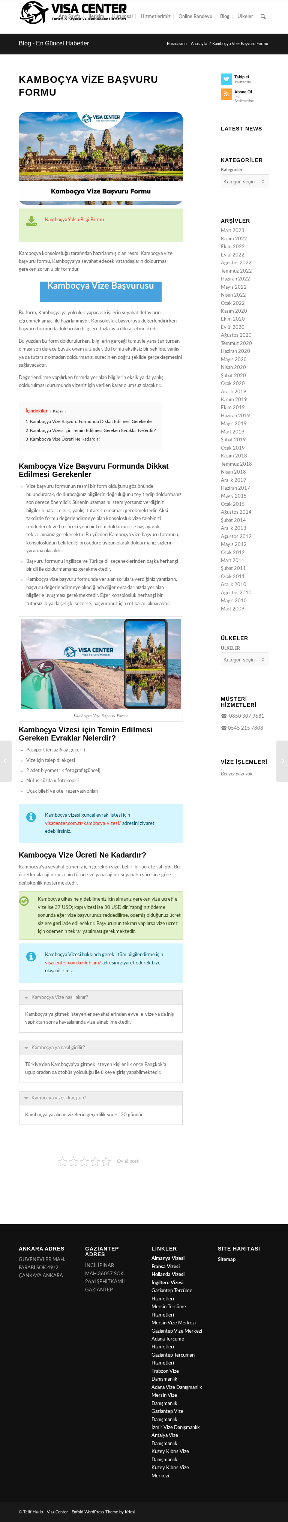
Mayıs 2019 (234, 423)
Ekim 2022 (233, 246)
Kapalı (58, 411)
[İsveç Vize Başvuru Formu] (282, 761)
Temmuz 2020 (236, 343)
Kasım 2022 (234, 239)
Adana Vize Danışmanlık (177, 1387)
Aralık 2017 (233, 480)
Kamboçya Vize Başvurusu (100, 286)
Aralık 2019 (233, 392)
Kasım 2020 (234, 311)
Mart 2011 (232, 560)
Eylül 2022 (232, 255)
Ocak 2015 (233, 504)
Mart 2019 (232, 432)
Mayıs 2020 (234, 359)
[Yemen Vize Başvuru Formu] (6, 761)
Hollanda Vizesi (168, 1274)
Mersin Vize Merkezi (174, 1323)
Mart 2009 (232, 609)
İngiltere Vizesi (167, 1283)
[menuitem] (69, 16)
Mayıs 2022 (234, 287)
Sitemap (227, 1259)
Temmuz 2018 (236, 464)
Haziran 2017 (235, 488)
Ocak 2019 (233, 448)
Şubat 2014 (233, 520)
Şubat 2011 (233, 568)
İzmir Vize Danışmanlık (176, 1427)
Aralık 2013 (233, 528)
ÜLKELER (230, 648)
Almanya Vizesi (168, 1258)
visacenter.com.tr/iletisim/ (73, 963)
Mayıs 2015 (234, 496)
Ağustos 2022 (236, 263)
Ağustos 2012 (236, 536)
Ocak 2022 (233, 303)
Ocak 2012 (233, 552)
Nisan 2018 (233, 472)
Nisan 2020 (233, 367)
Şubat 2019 (233, 440)
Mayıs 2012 (234, 544)
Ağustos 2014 (236, 512)
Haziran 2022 (235, 279)
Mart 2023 (232, 230)
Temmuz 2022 (236, 271)
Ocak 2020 (233, 383)
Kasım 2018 (234, 456)
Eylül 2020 (232, 327)
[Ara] (263, 16)
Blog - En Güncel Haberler (54, 43)
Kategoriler (231, 170)
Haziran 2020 (235, 351)
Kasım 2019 (234, 399)
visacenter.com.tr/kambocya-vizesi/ (83, 823)
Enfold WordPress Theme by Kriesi (103, 1512)
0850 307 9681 (245, 716)
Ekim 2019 (233, 407)
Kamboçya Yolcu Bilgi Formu (74, 219)
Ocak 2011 (233, 576)
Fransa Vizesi (166, 1266)
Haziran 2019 (235, 416)
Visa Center (57, 1512)
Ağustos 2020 (236, 335)
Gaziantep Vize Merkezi (177, 1331)
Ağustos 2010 (236, 593)
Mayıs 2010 (234, 600)
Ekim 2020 (233, 319)
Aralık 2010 (233, 584)
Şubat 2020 (233, 375)
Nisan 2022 (233, 295)
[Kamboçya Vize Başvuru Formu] (101, 158)
